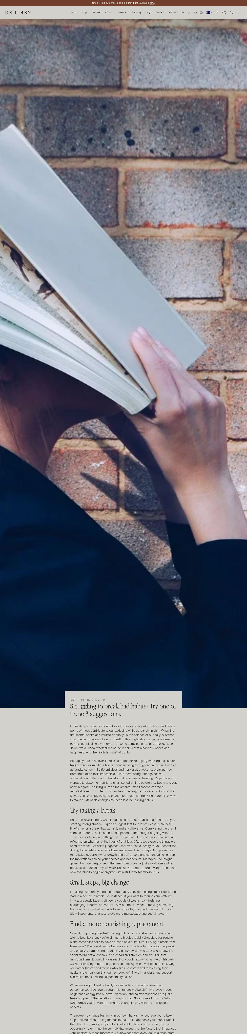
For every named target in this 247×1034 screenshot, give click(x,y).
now (152, 2)
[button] (96, 12)
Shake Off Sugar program (134, 868)
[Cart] (239, 12)
